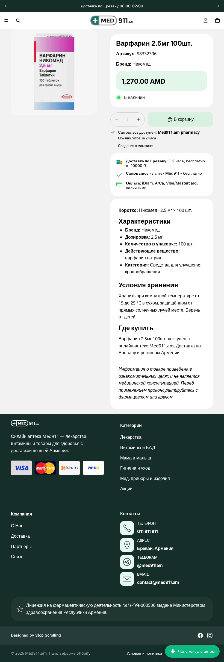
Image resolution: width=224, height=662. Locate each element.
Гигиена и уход (135, 468)
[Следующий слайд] (218, 6)
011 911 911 (147, 531)
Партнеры (21, 546)
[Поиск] (18, 20)
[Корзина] (217, 20)
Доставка (20, 536)
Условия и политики (144, 653)
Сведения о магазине (135, 145)
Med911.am (36, 653)
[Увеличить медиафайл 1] (54, 72)
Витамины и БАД (137, 447)
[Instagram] (210, 635)
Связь (17, 557)
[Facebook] (200, 635)
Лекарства (131, 437)
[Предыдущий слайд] (6, 6)
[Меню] (6, 20)
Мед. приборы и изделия (145, 478)
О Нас (17, 526)
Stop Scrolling (48, 635)
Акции (126, 489)
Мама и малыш (135, 458)
